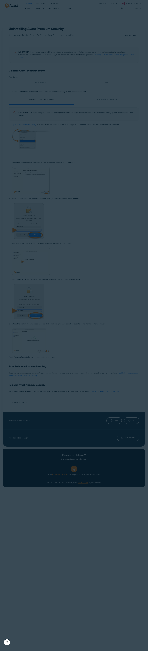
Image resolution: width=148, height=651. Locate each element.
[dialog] (74, 325)
